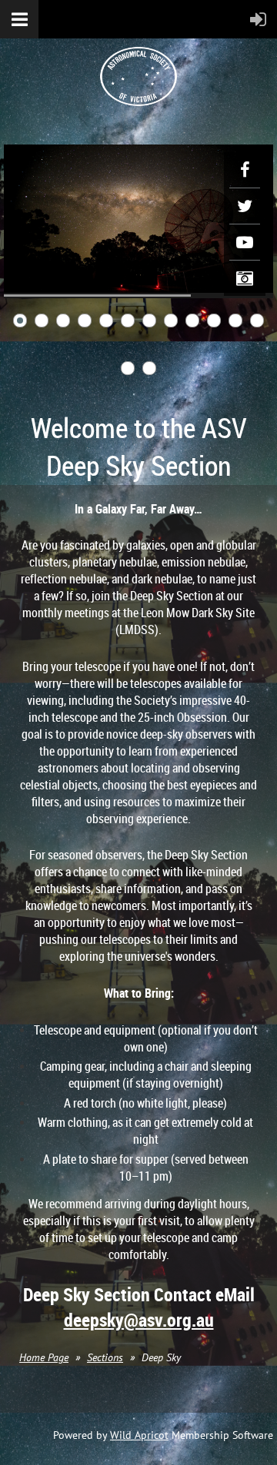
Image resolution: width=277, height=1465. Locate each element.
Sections (105, 1357)
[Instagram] (244, 278)
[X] (244, 206)
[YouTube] (244, 242)
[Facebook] (244, 170)
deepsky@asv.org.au (139, 1319)
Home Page (43, 1357)
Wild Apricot (139, 1435)
